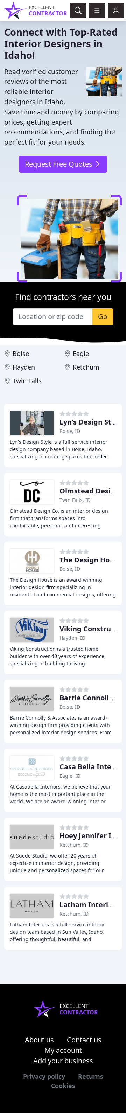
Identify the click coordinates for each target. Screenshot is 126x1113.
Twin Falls (27, 381)
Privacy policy (44, 1076)
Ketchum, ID (74, 844)
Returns (90, 1076)
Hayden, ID (72, 638)
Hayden (24, 367)
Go (102, 316)
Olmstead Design (89, 491)
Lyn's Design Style (90, 422)
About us (39, 1039)
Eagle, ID (69, 775)
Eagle (81, 353)
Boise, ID (69, 431)
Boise (21, 353)
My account (63, 1050)
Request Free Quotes (59, 164)
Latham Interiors (89, 904)
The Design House (90, 560)
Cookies (63, 1086)
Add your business (63, 1060)
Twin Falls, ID (75, 500)
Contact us (84, 1039)
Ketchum (86, 367)
